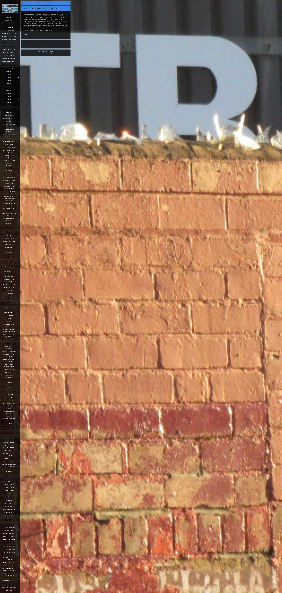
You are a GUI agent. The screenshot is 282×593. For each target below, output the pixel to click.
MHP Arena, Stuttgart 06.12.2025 (9, 209)
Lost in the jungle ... (9, 536)
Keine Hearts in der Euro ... (8, 565)
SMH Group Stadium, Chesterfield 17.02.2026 (9, 330)
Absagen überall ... (9, 442)
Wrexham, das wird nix (9, 509)
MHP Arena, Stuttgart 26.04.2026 (9, 438)
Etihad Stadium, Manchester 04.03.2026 (9, 365)
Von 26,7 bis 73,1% (9, 546)
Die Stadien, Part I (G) (9, 43)
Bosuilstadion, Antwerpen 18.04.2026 (9, 423)
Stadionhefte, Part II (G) (8, 61)
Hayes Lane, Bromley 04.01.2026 (9, 257)
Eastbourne (9, 318)
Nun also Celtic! (9, 312)
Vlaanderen (9, 138)
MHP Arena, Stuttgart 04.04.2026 (9, 404)
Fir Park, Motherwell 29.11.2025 (9, 192)
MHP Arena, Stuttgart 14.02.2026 (9, 325)
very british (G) (9, 27)
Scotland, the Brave (9, 135)
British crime (9, 372)
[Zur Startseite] (10, 7)
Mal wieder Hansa (9, 490)
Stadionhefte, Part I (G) (9, 58)
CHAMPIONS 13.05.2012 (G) (9, 33)
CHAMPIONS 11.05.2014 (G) (9, 36)
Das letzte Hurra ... (9, 247)
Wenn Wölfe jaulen (9, 497)
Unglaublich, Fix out (9, 487)
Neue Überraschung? (9, 527)
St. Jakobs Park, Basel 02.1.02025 (9, 125)
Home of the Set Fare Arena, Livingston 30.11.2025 (9, 198)
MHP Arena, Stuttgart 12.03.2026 (9, 376)
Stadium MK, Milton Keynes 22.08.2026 (8, 574)
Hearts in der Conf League (9, 587)
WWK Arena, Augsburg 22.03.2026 (9, 387)
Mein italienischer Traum (9, 160)
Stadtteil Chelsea (9, 369)
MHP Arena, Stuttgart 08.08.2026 (9, 558)
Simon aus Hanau (9, 530)
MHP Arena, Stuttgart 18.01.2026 (9, 280)
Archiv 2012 (9, 71)
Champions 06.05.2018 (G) (9, 39)
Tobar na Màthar (9, 238)
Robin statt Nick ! (9, 294)
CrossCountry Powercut (9, 584)
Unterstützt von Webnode (46, 54)
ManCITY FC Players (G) (9, 49)
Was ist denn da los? (9, 147)
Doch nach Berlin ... (9, 461)
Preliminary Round (9, 512)
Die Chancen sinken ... (9, 177)
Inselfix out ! (9, 503)
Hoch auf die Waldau (9, 562)
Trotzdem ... (9, 475)
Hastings (8, 321)
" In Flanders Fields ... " (9, 141)
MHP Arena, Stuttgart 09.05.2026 (9, 454)
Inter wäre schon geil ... (9, 590)
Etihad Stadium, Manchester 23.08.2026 (9, 580)
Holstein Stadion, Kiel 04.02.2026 (9, 308)
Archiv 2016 (9, 84)
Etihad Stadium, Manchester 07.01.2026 (9, 267)
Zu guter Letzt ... (9, 478)
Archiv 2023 (9, 106)
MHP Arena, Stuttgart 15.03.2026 (9, 381)
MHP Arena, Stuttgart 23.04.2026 (9, 433)
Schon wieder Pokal (9, 484)
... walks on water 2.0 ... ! (9, 118)
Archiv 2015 (9, 80)
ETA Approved (9, 144)
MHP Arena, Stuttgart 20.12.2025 (9, 228)
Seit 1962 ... (9, 408)
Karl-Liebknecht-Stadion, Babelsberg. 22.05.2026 (9, 465)
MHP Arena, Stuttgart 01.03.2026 (9, 355)
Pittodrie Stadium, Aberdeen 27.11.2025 (9, 187)
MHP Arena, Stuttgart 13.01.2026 (9, 272)
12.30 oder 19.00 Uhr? (9, 232)
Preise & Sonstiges (9, 516)
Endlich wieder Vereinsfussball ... (9, 520)
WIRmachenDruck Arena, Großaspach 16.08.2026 (9, 569)
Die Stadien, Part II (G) (9, 46)
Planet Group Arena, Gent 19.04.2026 (9, 428)
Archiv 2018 (9, 90)
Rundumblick (9, 343)
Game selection (9, 290)
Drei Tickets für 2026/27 (8, 549)
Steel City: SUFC (9, 400)
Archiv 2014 (9, 77)
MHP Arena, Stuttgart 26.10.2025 (9, 151)
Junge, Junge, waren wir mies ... (9, 214)
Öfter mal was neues (9, 539)
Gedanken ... (9, 224)
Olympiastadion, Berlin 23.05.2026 (8, 470)
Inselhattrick (9, 183)
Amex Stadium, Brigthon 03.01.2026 (9, 252)
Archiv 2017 (9, 87)
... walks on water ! (9, 115)
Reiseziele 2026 (9, 276)
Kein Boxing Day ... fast (9, 180)
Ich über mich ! (9, 21)
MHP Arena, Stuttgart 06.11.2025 (9, 164)
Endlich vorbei (9, 543)
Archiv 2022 (9, 102)
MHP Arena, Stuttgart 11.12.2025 (9, 219)
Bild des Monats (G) (9, 30)
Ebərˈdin (9, 235)
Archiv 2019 (9, 93)
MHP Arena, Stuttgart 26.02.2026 (9, 347)
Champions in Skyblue (9, 391)
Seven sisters (9, 315)
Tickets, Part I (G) (9, 65)
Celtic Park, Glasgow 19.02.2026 (9, 335)
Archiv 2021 (9, 99)
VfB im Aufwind (9, 174)
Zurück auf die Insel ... (9, 533)
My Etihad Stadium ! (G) (9, 52)
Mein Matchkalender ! (9, 24)
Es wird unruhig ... (9, 450)
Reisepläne (9, 500)
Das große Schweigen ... (9, 340)
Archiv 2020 (9, 96)
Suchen (67, 8)
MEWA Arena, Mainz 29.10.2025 (9, 156)
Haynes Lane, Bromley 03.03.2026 (9, 360)
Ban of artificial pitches (9, 244)
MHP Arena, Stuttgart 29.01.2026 (9, 298)
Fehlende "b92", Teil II (9, 287)
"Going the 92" (9, 506)
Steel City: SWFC (9, 397)
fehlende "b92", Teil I (9, 284)
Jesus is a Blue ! (9, 121)
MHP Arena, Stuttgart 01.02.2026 (9, 303)
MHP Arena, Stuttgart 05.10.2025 (9, 130)
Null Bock (9, 494)
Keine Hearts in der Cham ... (9, 553)
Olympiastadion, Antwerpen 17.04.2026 (9, 417)
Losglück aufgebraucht (9, 351)
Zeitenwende (9, 524)
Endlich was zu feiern (9, 481)
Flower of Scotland (9, 241)
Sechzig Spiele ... (9, 458)
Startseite (9, 17)
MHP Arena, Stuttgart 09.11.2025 (9, 169)
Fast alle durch (9, 394)
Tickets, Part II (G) (9, 68)
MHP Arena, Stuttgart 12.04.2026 (9, 412)
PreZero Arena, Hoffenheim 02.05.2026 (9, 446)
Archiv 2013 (9, 74)
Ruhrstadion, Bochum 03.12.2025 (9, 204)
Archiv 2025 (9, 112)
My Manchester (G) (9, 55)
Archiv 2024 (9, 109)
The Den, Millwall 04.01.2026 (9, 262)
